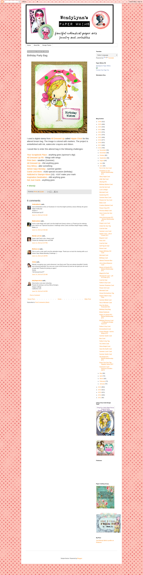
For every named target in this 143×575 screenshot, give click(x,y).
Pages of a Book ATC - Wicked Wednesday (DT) (106, 316)
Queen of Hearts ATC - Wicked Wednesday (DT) (106, 269)
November (103, 153)
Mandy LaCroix (37, 236)
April (101, 376)
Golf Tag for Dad (104, 246)
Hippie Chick (76, 138)
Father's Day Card (104, 282)
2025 (100, 124)
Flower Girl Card (104, 288)
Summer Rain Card (105, 197)
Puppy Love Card (104, 223)
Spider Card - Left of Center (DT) (105, 234)
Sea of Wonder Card (105, 302)
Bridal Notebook (104, 312)
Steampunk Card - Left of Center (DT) (106, 276)
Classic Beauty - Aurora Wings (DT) (106, 332)
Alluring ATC (103, 182)
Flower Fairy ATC (104, 208)
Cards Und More (34, 172)
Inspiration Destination (37, 177)
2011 (100, 397)
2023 (100, 129)
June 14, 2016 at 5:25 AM (39, 274)
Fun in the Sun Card (105, 168)
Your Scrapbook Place (37, 155)
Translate (111, 58)
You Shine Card (104, 343)
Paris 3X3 (102, 240)
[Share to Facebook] (55, 192)
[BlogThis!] (50, 192)
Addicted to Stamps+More (38, 174)
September (103, 158)
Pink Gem (31, 160)
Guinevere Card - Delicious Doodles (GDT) (105, 368)
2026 (100, 121)
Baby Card (102, 203)
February (102, 381)
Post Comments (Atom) (42, 302)
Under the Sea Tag (105, 226)
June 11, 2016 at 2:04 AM (39, 215)
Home (29, 45)
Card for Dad (103, 228)
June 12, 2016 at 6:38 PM (39, 256)
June (101, 166)
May (101, 373)
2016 (100, 148)
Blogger (79, 558)
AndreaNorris (36, 204)
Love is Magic (103, 189)
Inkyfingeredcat (37, 280)
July (101, 163)
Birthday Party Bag (105, 309)
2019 (100, 140)
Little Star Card (103, 179)
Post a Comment (35, 295)
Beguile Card (103, 238)
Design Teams (46, 45)
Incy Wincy (32, 166)
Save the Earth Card (105, 349)
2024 (100, 127)
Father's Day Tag (104, 341)
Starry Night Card (104, 176)
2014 (100, 390)
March (102, 378)
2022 (100, 132)
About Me (37, 45)
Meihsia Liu (35, 249)
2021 (100, 135)
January (102, 384)
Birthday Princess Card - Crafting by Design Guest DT (106, 322)
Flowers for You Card (105, 200)
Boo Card (102, 338)
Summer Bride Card (105, 300)
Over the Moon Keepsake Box (104, 306)
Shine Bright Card (104, 346)
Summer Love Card (105, 231)
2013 (100, 392)
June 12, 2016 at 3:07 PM (39, 243)
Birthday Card (103, 258)
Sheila (34, 262)
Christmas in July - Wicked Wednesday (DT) (106, 172)
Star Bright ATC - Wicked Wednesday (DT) (106, 358)
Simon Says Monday (36, 169)
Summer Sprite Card (105, 336)
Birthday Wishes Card (106, 184)
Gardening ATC (104, 195)
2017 (100, 145)
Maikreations (36, 221)
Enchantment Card (105, 329)
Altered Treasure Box (105, 260)
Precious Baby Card (105, 210)
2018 (100, 142)
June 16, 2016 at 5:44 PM (39, 291)
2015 (100, 387)
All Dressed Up (57, 138)
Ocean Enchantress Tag (106, 293)
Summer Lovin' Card (105, 351)
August (102, 160)
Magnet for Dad (104, 273)
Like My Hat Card (104, 187)
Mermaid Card (103, 192)
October (102, 155)
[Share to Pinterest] (57, 192)
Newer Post (31, 299)
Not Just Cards (33, 180)
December (103, 150)
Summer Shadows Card (106, 285)
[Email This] (48, 192)
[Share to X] (53, 192)
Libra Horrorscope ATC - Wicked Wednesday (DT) (106, 219)
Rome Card (102, 248)
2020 (100, 137)
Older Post (87, 299)
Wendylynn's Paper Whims (103, 65)
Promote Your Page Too (102, 70)
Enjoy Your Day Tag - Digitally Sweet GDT (106, 363)
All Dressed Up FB (35, 157)
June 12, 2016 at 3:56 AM (39, 230)
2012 (100, 395)
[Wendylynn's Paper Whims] (97, 68)
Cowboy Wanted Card (106, 205)
